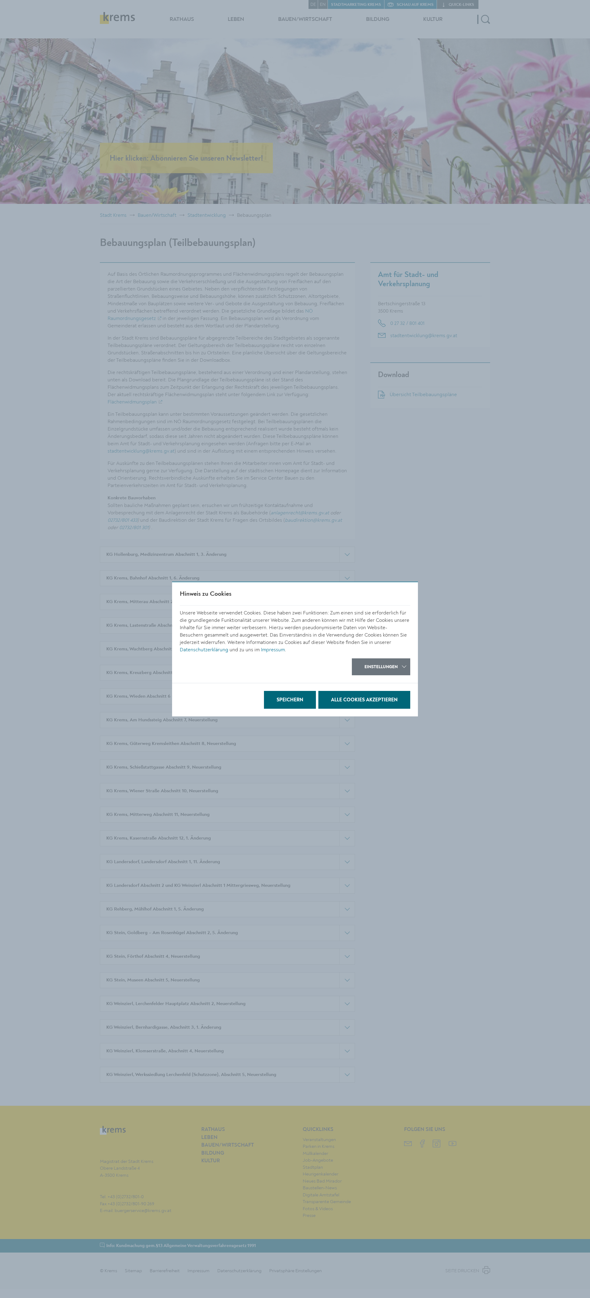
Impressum (273, 650)
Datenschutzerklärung (204, 650)
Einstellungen (381, 667)
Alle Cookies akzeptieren (364, 700)
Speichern (290, 700)
